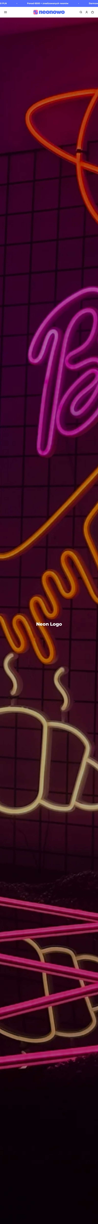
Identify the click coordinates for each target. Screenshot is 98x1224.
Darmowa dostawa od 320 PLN (81, 3)
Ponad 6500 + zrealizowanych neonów (23, 3)
